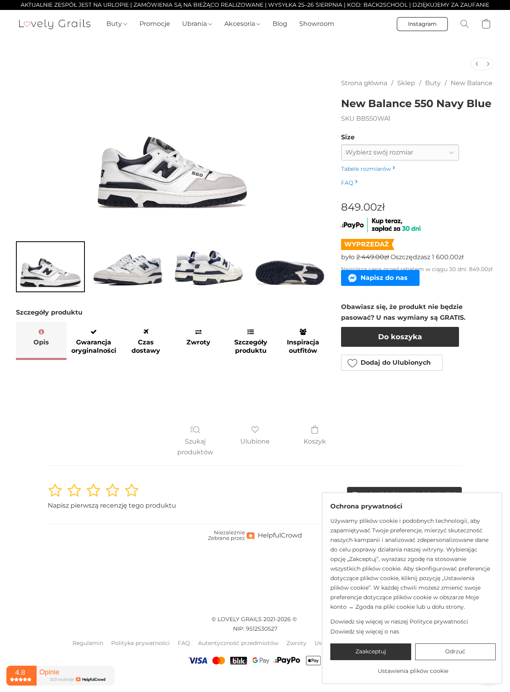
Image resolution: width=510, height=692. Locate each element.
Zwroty (296, 643)
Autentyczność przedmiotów (238, 643)
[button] (54, 24)
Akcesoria (240, 23)
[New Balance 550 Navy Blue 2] (208, 266)
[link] (413, 668)
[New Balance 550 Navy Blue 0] (50, 266)
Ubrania (195, 23)
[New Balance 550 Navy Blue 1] (127, 266)
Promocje (154, 23)
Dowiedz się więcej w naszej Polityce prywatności (399, 621)
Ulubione (255, 441)
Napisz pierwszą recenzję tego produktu (112, 505)
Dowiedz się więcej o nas (364, 631)
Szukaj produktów (195, 446)
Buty (115, 23)
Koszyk (315, 441)
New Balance (471, 83)
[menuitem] (477, 64)
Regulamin (88, 643)
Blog (280, 23)
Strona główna (364, 83)
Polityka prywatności (140, 643)
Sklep (406, 83)
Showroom (316, 23)
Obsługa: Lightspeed (255, 680)
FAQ (184, 643)
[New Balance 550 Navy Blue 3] (289, 266)
